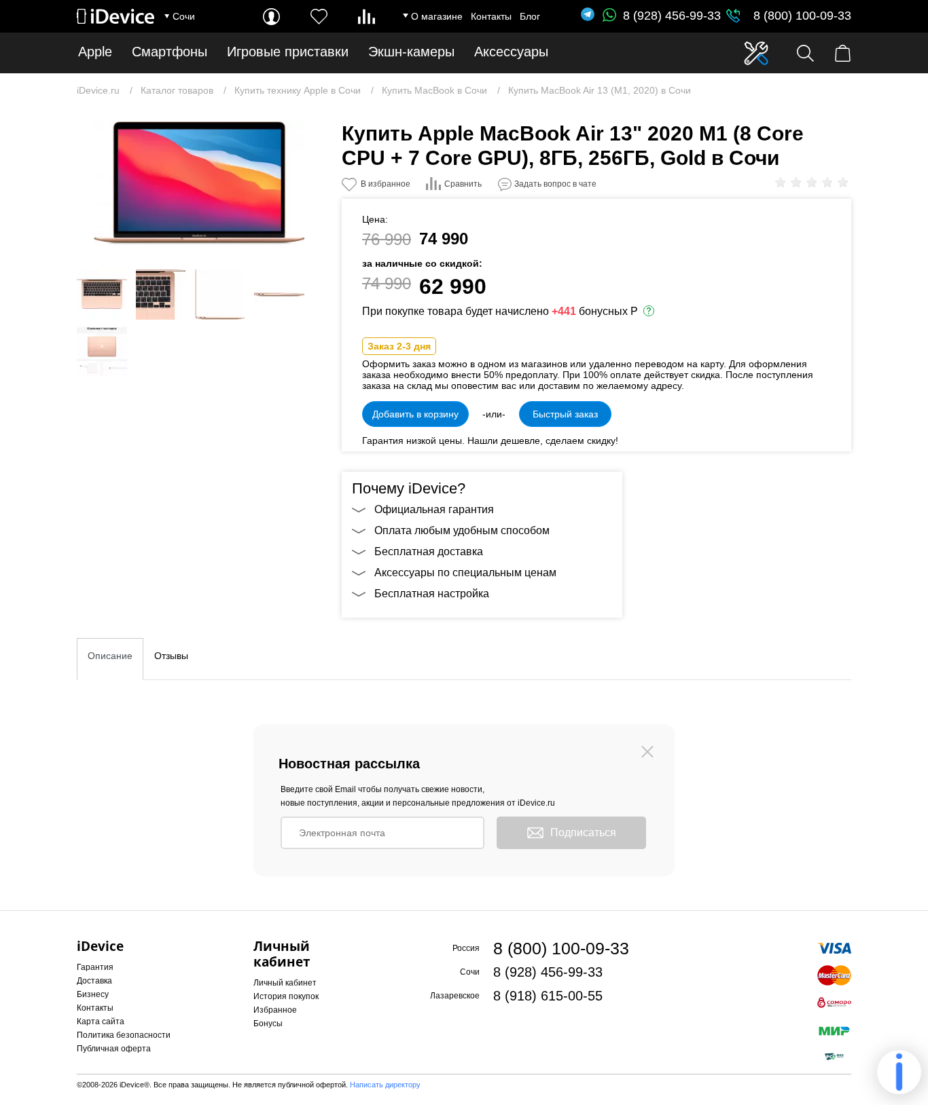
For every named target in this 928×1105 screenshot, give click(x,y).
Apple (95, 52)
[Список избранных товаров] (318, 16)
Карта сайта (100, 1021)
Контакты (491, 16)
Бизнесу (93, 994)
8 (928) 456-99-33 (672, 15)
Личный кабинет (285, 983)
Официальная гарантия (434, 509)
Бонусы (268, 1023)
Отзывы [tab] (171, 655)
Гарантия (95, 967)
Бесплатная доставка (428, 551)
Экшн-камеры (411, 52)
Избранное (275, 1010)
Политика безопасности (124, 1035)
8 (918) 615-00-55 (548, 996)
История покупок (286, 996)
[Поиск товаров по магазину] (805, 53)
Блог (530, 16)
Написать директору (385, 1085)
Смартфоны (169, 52)
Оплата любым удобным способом (462, 530)
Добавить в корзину (415, 414)
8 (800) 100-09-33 (802, 15)
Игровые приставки (288, 52)
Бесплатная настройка (431, 593)
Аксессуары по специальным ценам (465, 572)
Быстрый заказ (565, 414)
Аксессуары (511, 52)
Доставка (94, 981)
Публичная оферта (114, 1048)
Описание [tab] (110, 655)
